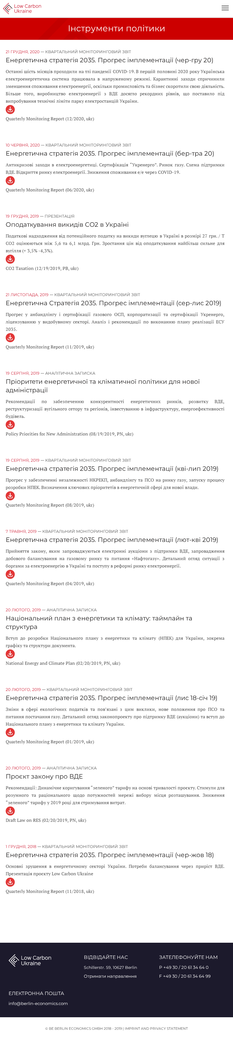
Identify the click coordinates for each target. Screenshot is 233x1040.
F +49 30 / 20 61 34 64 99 (185, 976)
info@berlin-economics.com (38, 1003)
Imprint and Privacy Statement (156, 1028)
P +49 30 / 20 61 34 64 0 (184, 967)
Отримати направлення (110, 976)
